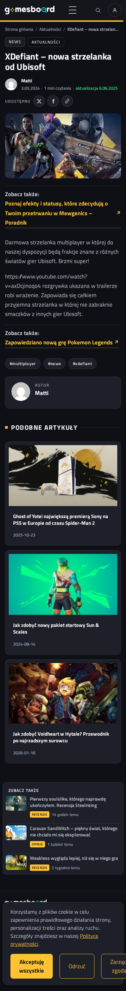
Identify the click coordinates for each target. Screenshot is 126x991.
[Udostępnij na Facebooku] (53, 101)
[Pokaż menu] (72, 10)
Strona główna (19, 29)
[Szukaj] (97, 10)
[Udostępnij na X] (39, 101)
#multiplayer (23, 363)
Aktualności (50, 29)
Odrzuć (77, 966)
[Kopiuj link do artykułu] (67, 101)
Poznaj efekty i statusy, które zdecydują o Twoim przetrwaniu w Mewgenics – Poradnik (63, 213)
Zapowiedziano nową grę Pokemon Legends (62, 342)
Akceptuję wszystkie (31, 966)
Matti (26, 80)
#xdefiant (82, 363)
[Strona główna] (29, 10)
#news (54, 363)
